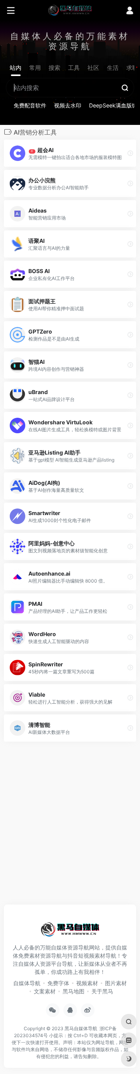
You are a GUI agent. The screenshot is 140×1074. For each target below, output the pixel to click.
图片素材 (116, 983)
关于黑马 (102, 991)
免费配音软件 (30, 105)
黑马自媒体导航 (81, 1028)
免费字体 (58, 983)
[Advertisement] (70, 825)
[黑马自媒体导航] (70, 10)
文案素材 (45, 991)
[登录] (130, 11)
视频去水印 (67, 105)
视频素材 (87, 983)
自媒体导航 (26, 983)
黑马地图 (73, 991)
